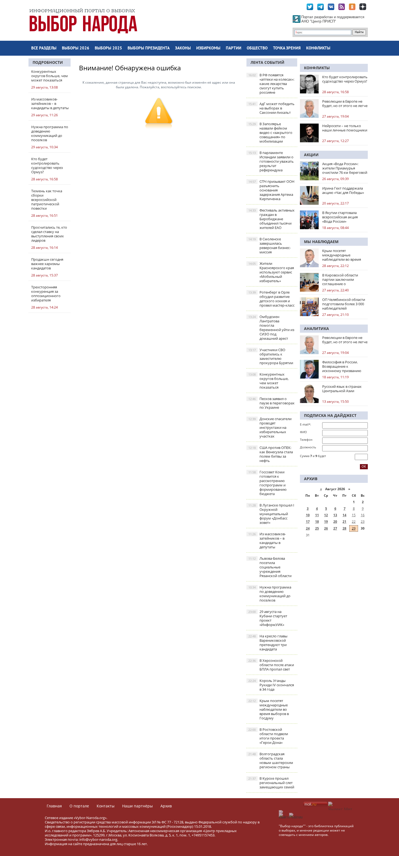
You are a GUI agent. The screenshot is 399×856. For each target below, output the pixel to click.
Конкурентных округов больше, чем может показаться (268, 381)
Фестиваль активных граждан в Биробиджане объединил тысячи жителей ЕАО (271, 219)
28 (344, 528)
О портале (79, 805)
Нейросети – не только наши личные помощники (344, 128)
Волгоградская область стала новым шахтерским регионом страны (270, 760)
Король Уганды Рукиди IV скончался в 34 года (271, 685)
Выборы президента (149, 48)
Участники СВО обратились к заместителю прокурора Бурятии (270, 356)
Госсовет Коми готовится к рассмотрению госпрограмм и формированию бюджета (267, 483)
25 (317, 528)
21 (344, 521)
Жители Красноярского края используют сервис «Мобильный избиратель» (271, 272)
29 (354, 528)
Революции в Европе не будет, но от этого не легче (345, 103)
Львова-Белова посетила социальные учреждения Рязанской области (270, 567)
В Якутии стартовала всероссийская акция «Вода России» (340, 217)
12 (326, 515)
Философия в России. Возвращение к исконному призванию (341, 366)
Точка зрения (287, 48)
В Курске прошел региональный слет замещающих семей (271, 782)
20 (335, 521)
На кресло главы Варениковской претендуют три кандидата (267, 643)
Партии (233, 48)
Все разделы (43, 48)
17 (308, 521)
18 (317, 521)
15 (354, 515)
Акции (311, 154)
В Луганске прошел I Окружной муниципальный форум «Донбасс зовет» (271, 514)
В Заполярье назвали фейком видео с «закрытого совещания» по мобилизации (270, 132)
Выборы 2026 (75, 48)
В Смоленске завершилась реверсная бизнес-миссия (269, 245)
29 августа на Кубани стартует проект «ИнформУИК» (267, 618)
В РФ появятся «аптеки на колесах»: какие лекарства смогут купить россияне (271, 84)
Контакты (106, 805)
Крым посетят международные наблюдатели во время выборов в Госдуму (268, 709)
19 (326, 521)
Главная (54, 805)
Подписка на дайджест (330, 415)
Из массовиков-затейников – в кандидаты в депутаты (267, 540)
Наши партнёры (137, 805)
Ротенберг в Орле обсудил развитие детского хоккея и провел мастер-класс (271, 299)
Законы (183, 48)
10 (308, 515)
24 (308, 528)
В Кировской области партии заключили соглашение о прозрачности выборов (342, 279)
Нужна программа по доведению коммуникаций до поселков (269, 594)
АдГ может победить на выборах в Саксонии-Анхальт (271, 108)
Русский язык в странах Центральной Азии (342, 388)
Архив (166, 805)
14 (344, 515)
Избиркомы (208, 48)
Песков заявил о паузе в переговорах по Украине (271, 403)
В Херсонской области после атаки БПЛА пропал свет (271, 665)
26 (326, 528)
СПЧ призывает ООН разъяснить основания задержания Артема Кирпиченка (271, 190)
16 (363, 515)
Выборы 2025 (108, 48)
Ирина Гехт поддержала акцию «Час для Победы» (343, 190)
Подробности (48, 62)
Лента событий (267, 62)
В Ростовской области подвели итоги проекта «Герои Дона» (268, 736)
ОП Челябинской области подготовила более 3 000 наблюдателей (343, 303)
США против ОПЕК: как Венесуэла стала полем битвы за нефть (270, 454)
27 (335, 528)
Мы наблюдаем (321, 241)
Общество (257, 48)
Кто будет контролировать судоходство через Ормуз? (345, 79)
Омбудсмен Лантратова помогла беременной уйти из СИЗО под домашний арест (271, 327)
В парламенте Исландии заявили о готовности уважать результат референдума (271, 161)
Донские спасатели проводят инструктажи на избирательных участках (270, 427)
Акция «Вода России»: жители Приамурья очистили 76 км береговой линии (344, 168)
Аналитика (316, 328)
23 (363, 521)
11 (317, 515)
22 (354, 521)
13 (335, 515)
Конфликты (318, 48)
